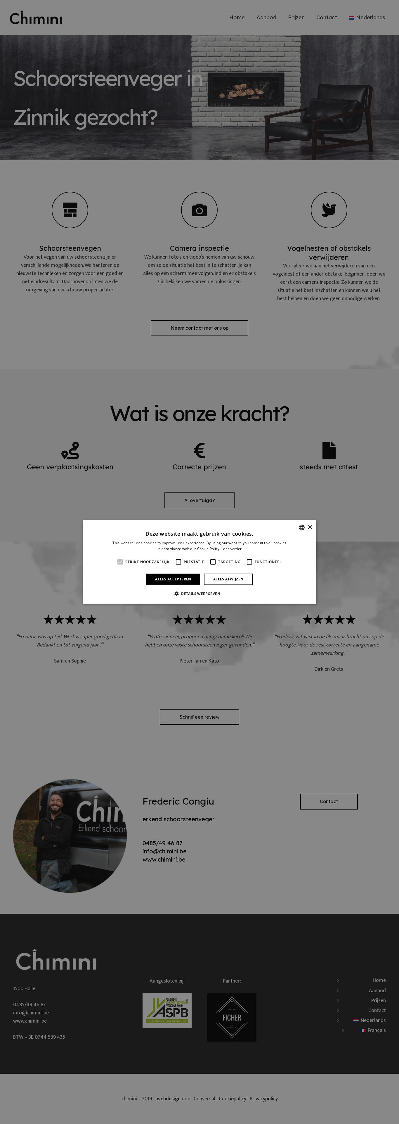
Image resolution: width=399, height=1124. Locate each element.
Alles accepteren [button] (173, 579)
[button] (199, 593)
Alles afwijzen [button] (228, 579)
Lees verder (231, 548)
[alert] (199, 562)
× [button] (310, 527)
